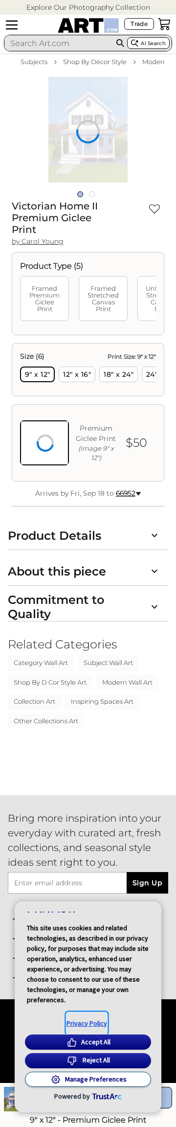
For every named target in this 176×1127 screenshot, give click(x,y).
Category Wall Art (41, 663)
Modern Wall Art (127, 682)
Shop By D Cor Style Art (50, 682)
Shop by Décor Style (95, 62)
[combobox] (58, 43)
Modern (154, 62)
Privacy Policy (86, 1023)
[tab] (44, 298)
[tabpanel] (88, 412)
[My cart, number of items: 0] (164, 24)
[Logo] (88, 25)
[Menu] (12, 25)
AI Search (153, 43)
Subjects (34, 62)
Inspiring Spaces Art (102, 701)
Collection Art (34, 701)
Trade (139, 23)
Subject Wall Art (108, 663)
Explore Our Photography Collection (88, 7)
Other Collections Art (46, 721)
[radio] (37, 374)
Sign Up (147, 882)
